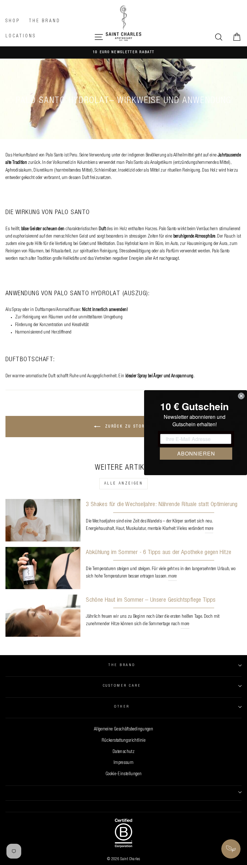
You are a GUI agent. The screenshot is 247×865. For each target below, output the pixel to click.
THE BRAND (121, 665)
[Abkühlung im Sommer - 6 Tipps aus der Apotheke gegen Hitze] (42, 568)
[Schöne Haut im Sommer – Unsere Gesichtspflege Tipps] (42, 616)
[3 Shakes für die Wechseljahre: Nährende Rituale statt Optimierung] (42, 520)
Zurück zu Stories (128, 426)
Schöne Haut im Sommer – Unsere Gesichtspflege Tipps (150, 600)
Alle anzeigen (123, 483)
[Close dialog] (241, 396)
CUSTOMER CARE (122, 686)
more (209, 529)
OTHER (121, 707)
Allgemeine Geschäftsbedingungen (123, 729)
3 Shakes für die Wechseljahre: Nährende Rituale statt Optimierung (161, 505)
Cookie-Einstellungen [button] (123, 774)
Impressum (123, 763)
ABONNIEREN (196, 453)
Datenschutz (123, 752)
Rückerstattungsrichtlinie (123, 740)
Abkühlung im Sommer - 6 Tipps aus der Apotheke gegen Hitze (158, 553)
